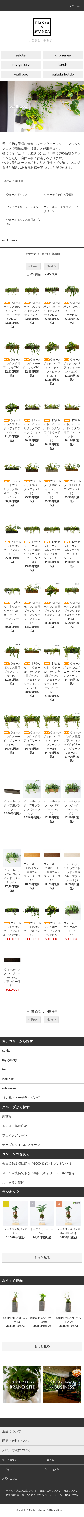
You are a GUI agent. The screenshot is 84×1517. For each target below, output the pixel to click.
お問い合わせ (9, 1478)
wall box (19, 181)
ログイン (7, 1469)
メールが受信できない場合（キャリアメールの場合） (40, 1173)
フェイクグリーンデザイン (22, 207)
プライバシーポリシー (48, 1495)
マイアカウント (10, 1459)
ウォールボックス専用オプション (23, 221)
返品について (70, 1490)
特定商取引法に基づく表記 (19, 1495)
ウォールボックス (17, 194)
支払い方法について (26, 1490)
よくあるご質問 (13, 1182)
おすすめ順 (32, 254)
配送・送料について (50, 1490)
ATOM (75, 1495)
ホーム (7, 181)
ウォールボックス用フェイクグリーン (61, 209)
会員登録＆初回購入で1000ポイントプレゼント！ (37, 1163)
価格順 (46, 254)
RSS (67, 1495)
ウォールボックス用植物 (58, 194)
